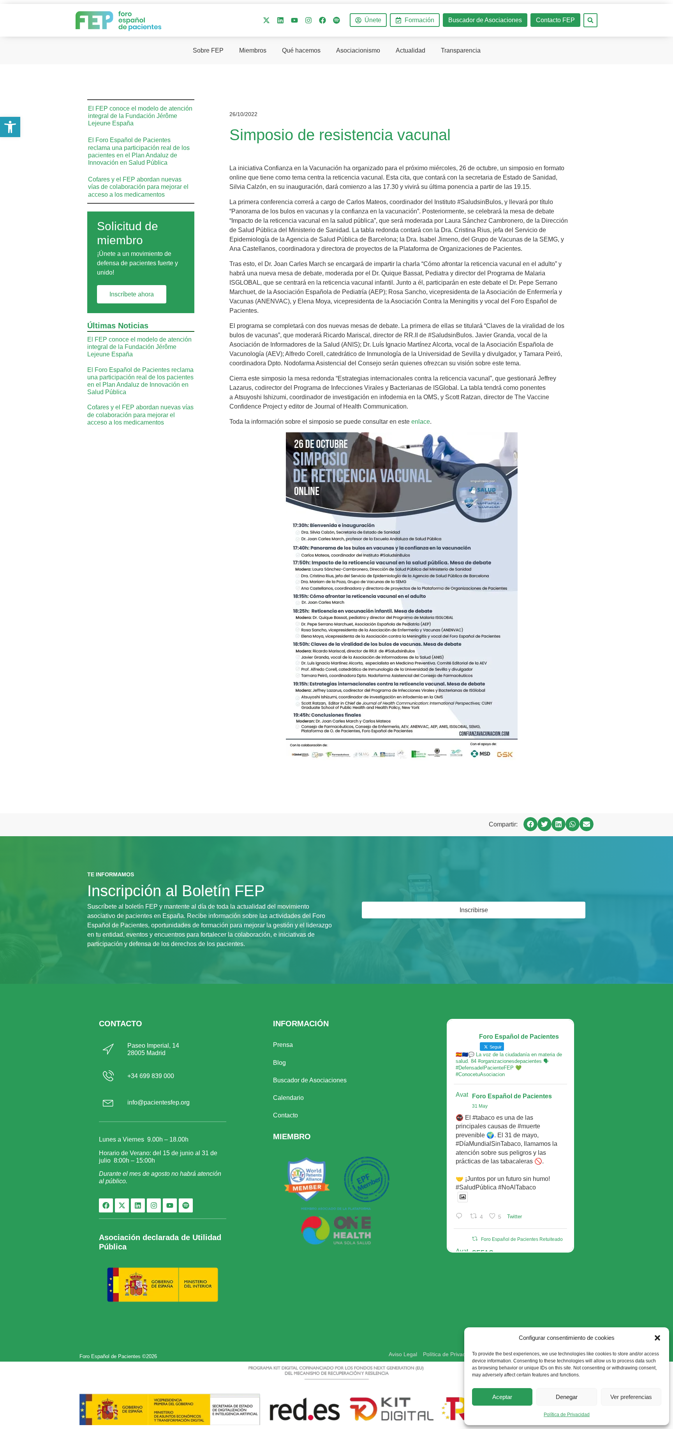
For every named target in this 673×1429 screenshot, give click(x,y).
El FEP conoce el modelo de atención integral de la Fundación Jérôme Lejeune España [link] (140, 116)
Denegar (567, 1397)
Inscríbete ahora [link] (131, 294)
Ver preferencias (631, 1397)
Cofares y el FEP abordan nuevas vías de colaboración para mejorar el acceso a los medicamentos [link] (138, 186)
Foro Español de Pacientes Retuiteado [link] (522, 1239)
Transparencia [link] (461, 50)
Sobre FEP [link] (208, 50)
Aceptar (502, 1397)
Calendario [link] (288, 1097)
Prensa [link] (283, 1044)
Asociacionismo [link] (358, 50)
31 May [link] (480, 1106)
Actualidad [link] (410, 50)
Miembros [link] (252, 50)
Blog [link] (279, 1062)
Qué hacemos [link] (301, 50)
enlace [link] (420, 421)
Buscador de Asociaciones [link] (310, 1080)
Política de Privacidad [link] (567, 1414)
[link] (10, 127)
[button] (657, 1338)
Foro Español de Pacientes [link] (512, 1096)
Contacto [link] (285, 1115)
